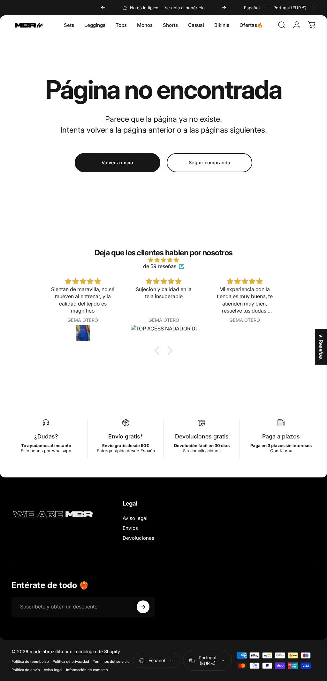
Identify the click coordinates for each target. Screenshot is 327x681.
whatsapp (61, 450)
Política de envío (25, 670)
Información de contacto (87, 670)
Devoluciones (138, 538)
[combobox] (256, 7)
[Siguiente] (224, 7)
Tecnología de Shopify (96, 651)
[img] (163, 260)
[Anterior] (103, 7)
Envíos (130, 528)
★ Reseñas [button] (321, 347)
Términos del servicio (111, 661)
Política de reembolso (30, 661)
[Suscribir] (143, 606)
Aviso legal (135, 518)
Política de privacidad (71, 661)
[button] (158, 350)
